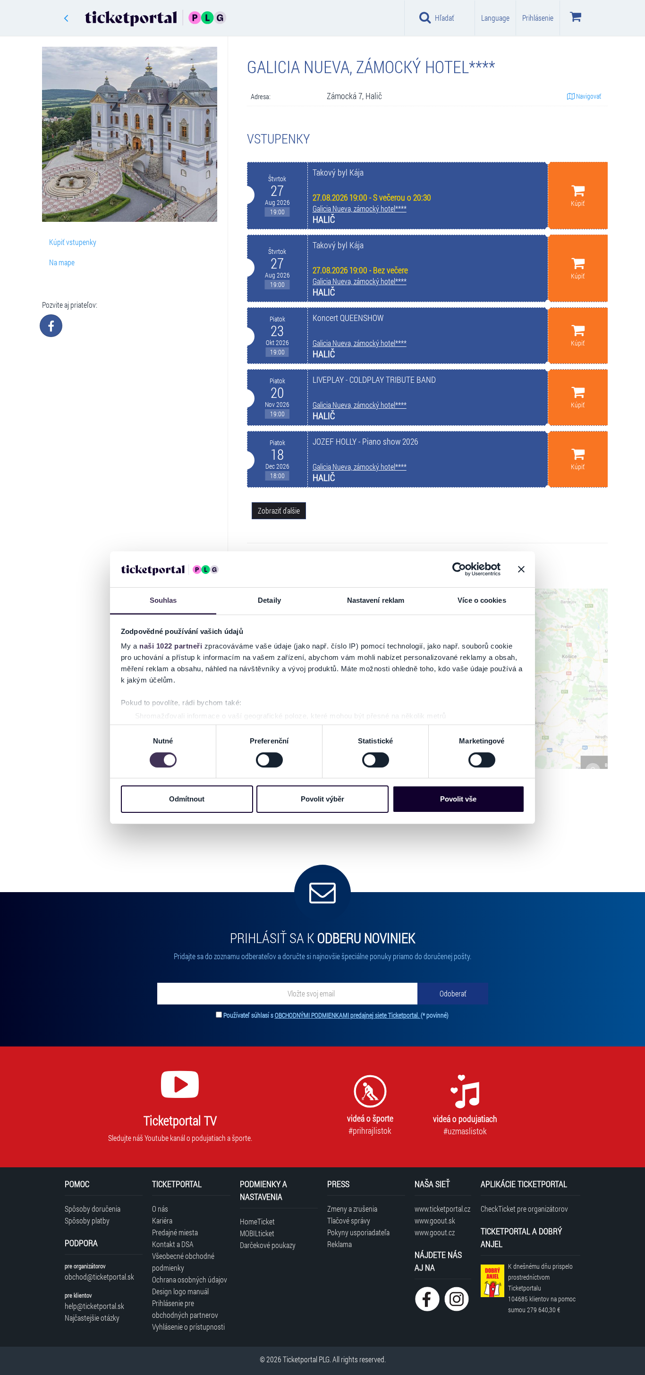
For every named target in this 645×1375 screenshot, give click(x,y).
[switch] (269, 760)
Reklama (339, 1244)
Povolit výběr (322, 799)
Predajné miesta (175, 1232)
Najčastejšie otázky (92, 1318)
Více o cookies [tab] (482, 600)
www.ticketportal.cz (442, 1209)
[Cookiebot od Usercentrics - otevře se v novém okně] (459, 569)
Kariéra (162, 1220)
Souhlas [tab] (163, 600)
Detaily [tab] (269, 600)
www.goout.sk (435, 1220)
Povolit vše (458, 799)
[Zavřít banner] (521, 569)
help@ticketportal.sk (94, 1306)
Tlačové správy (348, 1220)
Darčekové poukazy (268, 1245)
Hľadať (444, 18)
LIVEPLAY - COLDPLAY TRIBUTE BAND (374, 379)
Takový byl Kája (338, 172)
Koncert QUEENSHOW (348, 317)
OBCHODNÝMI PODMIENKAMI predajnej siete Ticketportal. (348, 1015)
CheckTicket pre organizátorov (524, 1209)
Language (495, 18)
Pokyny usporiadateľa (358, 1232)
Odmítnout (186, 799)
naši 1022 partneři (170, 646)
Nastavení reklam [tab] (376, 600)
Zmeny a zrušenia (352, 1209)
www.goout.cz (435, 1232)
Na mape (62, 262)
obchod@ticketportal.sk (99, 1277)
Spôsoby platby (87, 1220)
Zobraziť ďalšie (279, 510)
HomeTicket (257, 1221)
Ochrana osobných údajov (189, 1279)
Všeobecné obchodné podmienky (183, 1262)
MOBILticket (257, 1233)
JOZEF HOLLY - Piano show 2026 (365, 441)
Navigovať (588, 96)
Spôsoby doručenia (92, 1209)
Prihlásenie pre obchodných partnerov (185, 1309)
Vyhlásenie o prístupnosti (188, 1327)
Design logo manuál (180, 1291)
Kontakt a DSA (173, 1244)
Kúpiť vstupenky (72, 242)
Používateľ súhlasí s (336, 1015)
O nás (160, 1209)
